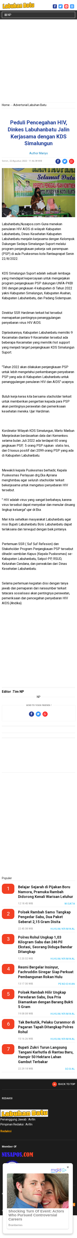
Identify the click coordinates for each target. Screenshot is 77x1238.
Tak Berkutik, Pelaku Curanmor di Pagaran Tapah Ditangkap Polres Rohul (46, 1027)
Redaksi (5, 1131)
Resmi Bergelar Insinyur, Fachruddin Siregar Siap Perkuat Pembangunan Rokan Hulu (46, 972)
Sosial (70, 1068)
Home (6, 105)
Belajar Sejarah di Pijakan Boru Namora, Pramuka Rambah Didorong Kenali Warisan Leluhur (45, 892)
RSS (73, 1204)
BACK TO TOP (66, 1084)
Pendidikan (66, 983)
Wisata (69, 903)
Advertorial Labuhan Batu (29, 105)
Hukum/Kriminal (63, 928)
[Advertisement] (38, 61)
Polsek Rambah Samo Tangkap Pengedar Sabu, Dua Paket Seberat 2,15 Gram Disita (44, 917)
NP (9, 14)
